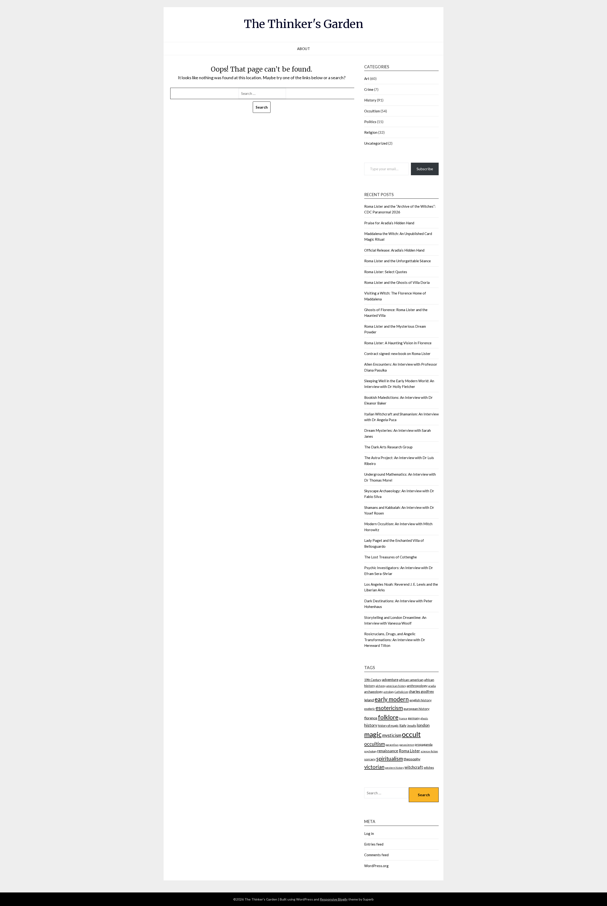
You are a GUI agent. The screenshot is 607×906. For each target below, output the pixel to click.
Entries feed (373, 844)
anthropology (417, 686)
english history (420, 700)
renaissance (387, 751)
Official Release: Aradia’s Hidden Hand (394, 250)
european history (416, 709)
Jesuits (411, 725)
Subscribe (425, 168)
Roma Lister (409, 751)
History (370, 100)
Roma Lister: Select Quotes (385, 272)
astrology (388, 691)
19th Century (372, 680)
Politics (370, 122)
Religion (370, 132)
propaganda (423, 744)
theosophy (412, 759)
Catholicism (401, 691)
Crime (368, 89)
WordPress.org (376, 866)
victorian (374, 766)
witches (429, 767)
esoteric (369, 709)
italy (402, 725)
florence (370, 718)
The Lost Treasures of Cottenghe (390, 557)
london (423, 725)
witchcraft (414, 767)
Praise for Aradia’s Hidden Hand (389, 223)
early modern (392, 699)
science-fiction (429, 751)
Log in (369, 833)
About (303, 48)
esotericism (389, 708)
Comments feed (376, 855)
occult (411, 734)
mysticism (391, 735)
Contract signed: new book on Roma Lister (397, 353)
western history (394, 767)
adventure (390, 679)
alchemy (381, 685)
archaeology (373, 692)
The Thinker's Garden (303, 24)
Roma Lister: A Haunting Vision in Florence (398, 343)
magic (373, 734)
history (370, 725)
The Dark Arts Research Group (388, 447)
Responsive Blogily (334, 899)
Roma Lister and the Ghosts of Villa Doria (397, 282)
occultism (374, 744)
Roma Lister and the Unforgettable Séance (397, 261)
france (403, 718)
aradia (432, 685)
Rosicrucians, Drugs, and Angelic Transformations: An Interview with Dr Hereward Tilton (394, 640)
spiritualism (389, 758)
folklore (388, 717)
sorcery (370, 759)
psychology (370, 751)
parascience (406, 744)
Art (366, 78)
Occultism (372, 111)
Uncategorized (375, 143)
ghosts (424, 718)
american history (396, 685)
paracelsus (392, 744)
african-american (411, 680)
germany (414, 718)
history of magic (388, 725)
